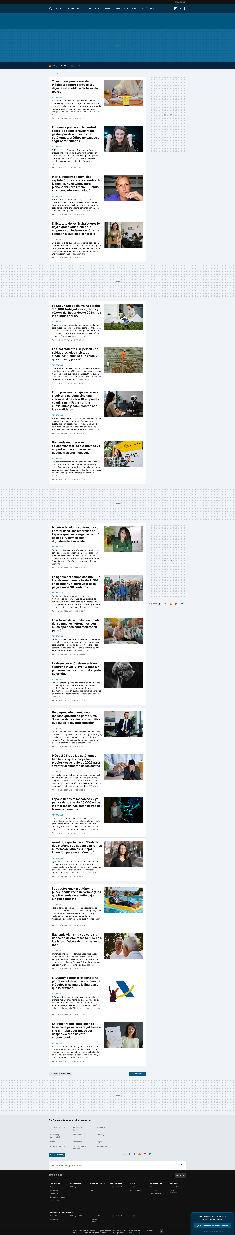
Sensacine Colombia (94, 1220)
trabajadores (102, 1146)
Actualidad (57, 97)
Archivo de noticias (62, 1074)
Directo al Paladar (116, 1187)
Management (78, 1134)
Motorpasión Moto (137, 1190)
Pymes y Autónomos (174, 1191)
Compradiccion (155, 1194)
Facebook (184, 8)
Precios (72, 66)
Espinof (93, 1190)
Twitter (180, 8)
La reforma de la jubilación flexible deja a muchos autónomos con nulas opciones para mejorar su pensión (76, 625)
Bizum (81, 66)
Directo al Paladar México (116, 1217)
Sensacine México (97, 1216)
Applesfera (54, 1194)
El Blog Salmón (175, 1187)
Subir (178, 1175)
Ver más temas (57, 1155)
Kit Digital (94, 8)
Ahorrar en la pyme (57, 1146)
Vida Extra (73, 1190)
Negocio (100, 1142)
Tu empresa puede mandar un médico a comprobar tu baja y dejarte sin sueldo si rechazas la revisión (75, 86)
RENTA (108, 8)
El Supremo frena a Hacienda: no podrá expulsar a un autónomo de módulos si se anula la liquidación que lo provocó (76, 983)
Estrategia (101, 1127)
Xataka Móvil (54, 1190)
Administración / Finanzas (79, 1128)
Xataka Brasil (54, 1219)
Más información (135, 1233)
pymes (52, 1142)
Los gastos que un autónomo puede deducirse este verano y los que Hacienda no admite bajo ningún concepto (76, 894)
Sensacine (94, 1187)
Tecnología (101, 1134)
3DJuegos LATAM (76, 1216)
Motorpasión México (135, 1217)
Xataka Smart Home (57, 1197)
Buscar (181, 1165)
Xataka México (55, 1216)
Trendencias (154, 1187)
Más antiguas (138, 1074)
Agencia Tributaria (126, 8)
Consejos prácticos (57, 1127)
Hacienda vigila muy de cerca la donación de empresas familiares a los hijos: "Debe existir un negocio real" (77, 940)
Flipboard (175, 8)
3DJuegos (73, 1187)
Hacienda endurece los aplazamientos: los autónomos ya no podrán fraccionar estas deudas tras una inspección (76, 447)
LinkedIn (182, 603)
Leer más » (87, 211)
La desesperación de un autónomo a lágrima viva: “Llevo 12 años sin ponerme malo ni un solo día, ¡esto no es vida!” (76, 668)
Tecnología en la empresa (79, 1147)
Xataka (52, 1187)
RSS (171, 603)
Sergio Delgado (65, 118)
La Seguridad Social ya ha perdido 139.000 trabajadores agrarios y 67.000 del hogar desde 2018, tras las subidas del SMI (76, 311)
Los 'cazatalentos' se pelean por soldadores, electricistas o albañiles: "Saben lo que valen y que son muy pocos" (75, 354)
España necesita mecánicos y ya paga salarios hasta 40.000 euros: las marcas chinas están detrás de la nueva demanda (76, 804)
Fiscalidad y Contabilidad (70, 8)
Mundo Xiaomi (55, 1200)
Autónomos (147, 8)
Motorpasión (135, 1187)
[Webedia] (180, 1)
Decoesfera (154, 1190)
